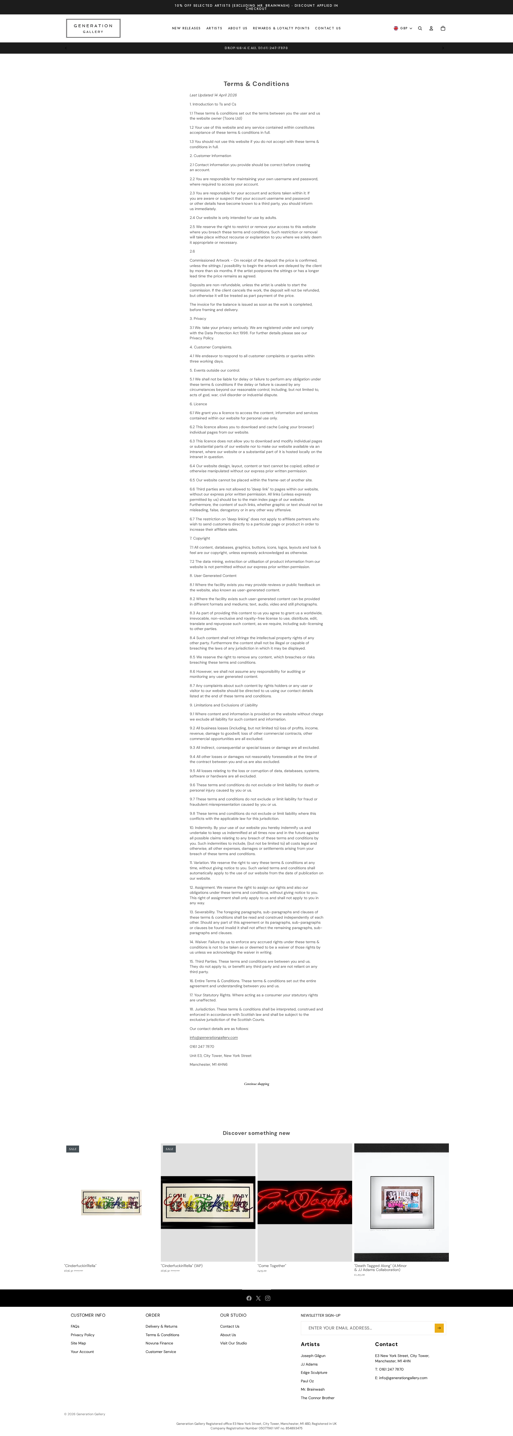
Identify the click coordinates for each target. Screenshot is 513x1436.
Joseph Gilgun (313, 1355)
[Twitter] (258, 1298)
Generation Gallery (90, 1414)
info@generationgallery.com (214, 1037)
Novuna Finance (159, 1343)
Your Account (82, 1351)
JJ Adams (309, 1364)
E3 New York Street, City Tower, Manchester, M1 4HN (402, 1358)
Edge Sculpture (314, 1372)
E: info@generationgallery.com (401, 1377)
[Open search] (420, 28)
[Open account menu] (431, 28)
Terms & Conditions (162, 1334)
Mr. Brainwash (313, 1389)
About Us (228, 1334)
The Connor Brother (318, 1397)
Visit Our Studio (233, 1343)
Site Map (78, 1343)
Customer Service (161, 1351)
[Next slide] (443, 48)
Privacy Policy (83, 1334)
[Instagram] (268, 1298)
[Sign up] (439, 1328)
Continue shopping (256, 1083)
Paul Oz (307, 1381)
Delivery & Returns (161, 1326)
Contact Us (229, 1326)
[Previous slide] (66, 48)
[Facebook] (249, 1298)
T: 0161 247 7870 (389, 1369)
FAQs (75, 1326)
